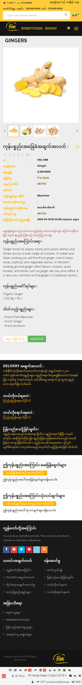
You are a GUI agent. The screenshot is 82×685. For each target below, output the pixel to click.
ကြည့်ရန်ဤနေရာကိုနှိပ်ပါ (17, 400)
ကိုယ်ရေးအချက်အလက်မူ (20, 584)
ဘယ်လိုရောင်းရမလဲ (58, 592)
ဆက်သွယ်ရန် (54, 570)
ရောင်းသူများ (13, 612)
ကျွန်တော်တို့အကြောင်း (18, 570)
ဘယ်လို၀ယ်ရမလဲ (57, 584)
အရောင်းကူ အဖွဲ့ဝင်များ (19, 634)
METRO (41, 184)
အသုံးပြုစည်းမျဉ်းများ (18, 592)
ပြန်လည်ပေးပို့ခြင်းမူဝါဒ (60, 577)
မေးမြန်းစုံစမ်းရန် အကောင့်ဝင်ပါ (25, 473)
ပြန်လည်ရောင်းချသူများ (19, 627)
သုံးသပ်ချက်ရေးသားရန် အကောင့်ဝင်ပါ (29, 503)
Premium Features (18, 620)
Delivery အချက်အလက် (20, 577)
